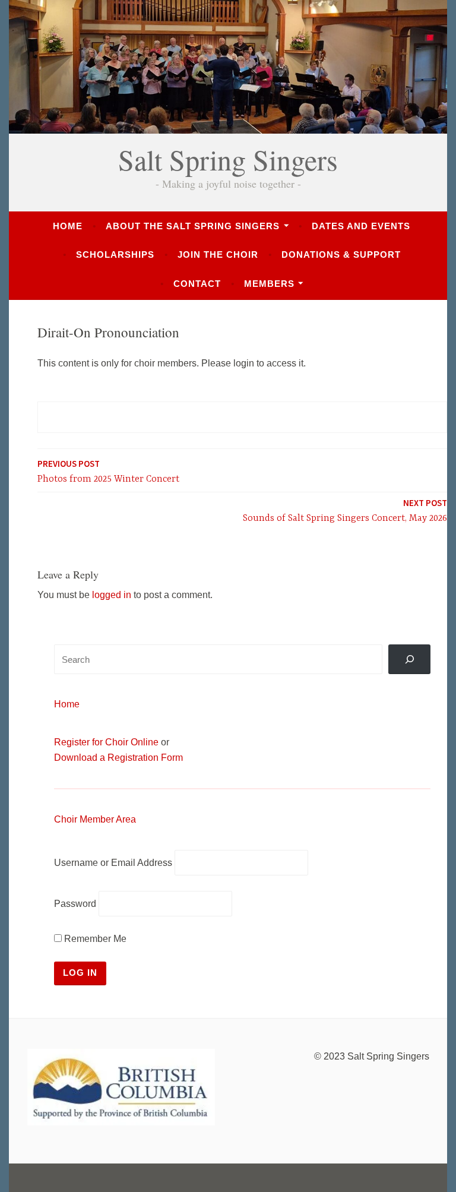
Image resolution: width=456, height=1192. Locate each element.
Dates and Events (361, 226)
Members (269, 284)
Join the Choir (218, 254)
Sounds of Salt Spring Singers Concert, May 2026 (345, 510)
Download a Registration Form (118, 757)
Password (75, 904)
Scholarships (115, 254)
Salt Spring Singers (228, 159)
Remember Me (94, 939)
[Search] (409, 659)
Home (68, 226)
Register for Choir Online (106, 742)
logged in (111, 595)
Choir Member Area (95, 819)
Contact (197, 284)
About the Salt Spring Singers (193, 226)
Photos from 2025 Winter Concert (108, 471)
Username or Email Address (113, 863)
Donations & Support (341, 254)
